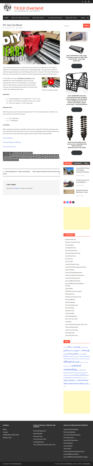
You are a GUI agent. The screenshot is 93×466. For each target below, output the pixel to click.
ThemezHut (87, 464)
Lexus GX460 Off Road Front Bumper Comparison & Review (82, 170)
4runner (65, 347)
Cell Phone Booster (71, 250)
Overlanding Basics (71, 316)
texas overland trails (75, 377)
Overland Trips (70, 18)
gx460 (65, 350)
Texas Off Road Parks (71, 327)
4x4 (69, 346)
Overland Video (69, 313)
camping (76, 347)
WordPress (69, 464)
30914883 (20, 28)
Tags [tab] (86, 163)
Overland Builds (8, 138)
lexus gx (86, 350)
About (83, 18)
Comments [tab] (78, 163)
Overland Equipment (71, 305)
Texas (69, 373)
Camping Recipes (70, 248)
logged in (17, 188)
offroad (22, 157)
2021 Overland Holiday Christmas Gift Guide (46, 171)
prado (78, 370)
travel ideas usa (81, 383)
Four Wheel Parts (70, 256)
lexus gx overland (76, 356)
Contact (5, 432)
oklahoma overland (67, 366)
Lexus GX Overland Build (20, 18)
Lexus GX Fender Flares (72, 264)
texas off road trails (68, 375)
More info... (76, 66)
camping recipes (84, 347)
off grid (88, 358)
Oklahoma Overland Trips (73, 297)
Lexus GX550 (69, 288)
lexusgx (65, 354)
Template (68, 321)
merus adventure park (68, 359)
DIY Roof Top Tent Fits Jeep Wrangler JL (82, 181)
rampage (46, 157)
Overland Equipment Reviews (12, 142)
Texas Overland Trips (9, 147)
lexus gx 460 (80, 354)
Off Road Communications (73, 291)
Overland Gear (38, 18)
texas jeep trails (83, 373)
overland (30, 157)
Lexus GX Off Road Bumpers (73, 272)
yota (16, 160)
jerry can (55, 155)
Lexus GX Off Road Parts (72, 278)
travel (80, 380)
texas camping (74, 373)
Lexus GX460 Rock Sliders (73, 281)
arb (72, 347)
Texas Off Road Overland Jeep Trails (76, 324)
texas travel (68, 380)
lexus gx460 (73, 353)
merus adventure (85, 356)
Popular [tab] (68, 163)
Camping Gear (69, 245)
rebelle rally (82, 370)
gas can (29, 155)
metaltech (76, 358)
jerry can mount (8, 157)
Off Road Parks (69, 294)
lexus (16, 157)
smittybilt (10, 160)
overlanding (38, 157)
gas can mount (37, 155)
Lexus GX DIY (69, 261)
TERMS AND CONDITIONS (11, 435)
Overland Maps (69, 308)
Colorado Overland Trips (72, 253)
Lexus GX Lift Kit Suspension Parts (75, 267)
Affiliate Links (7, 437)
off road (75, 361)
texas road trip (84, 377)
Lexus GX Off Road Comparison (74, 275)
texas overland (80, 375)
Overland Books (70, 299)
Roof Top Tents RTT (71, 319)
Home (6, 18)
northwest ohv (83, 358)
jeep (49, 155)
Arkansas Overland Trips (72, 242)
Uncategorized (69, 333)
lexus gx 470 (70, 356)
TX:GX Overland (28, 8)
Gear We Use (17, 153)
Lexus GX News (69, 270)
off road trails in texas (83, 362)
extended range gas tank (17, 155)
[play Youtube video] (51, 82)
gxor (44, 155)
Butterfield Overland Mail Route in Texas (82, 191)
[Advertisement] (76, 218)
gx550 (74, 351)
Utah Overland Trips (71, 335)
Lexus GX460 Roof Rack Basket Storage (75, 457)
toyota (75, 380)
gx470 (70, 351)
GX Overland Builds (55, 18)
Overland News (68, 443)
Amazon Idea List (70, 239)
